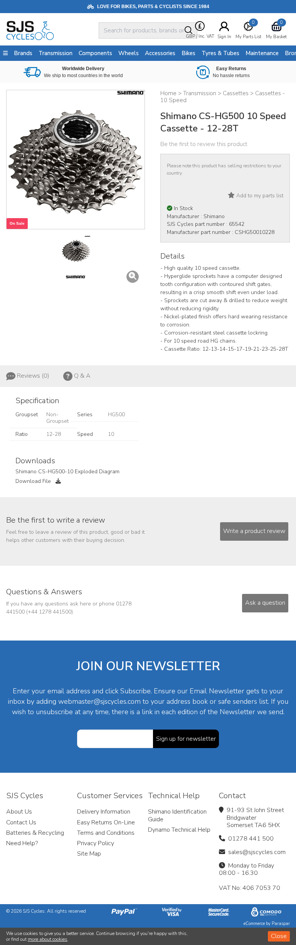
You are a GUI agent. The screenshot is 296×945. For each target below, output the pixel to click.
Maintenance (262, 53)
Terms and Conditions (106, 833)
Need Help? (22, 843)
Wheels (128, 53)
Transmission (55, 53)
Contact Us (21, 822)
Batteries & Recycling (35, 833)
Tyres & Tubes (220, 53)
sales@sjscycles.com (257, 852)
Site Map (89, 853)
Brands (23, 53)
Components (95, 53)
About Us (19, 811)
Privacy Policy (95, 843)
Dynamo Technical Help (179, 830)
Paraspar (281, 924)
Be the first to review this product (203, 144)
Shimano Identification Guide (177, 815)
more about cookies (47, 939)
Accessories (160, 53)
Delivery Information (103, 811)
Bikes (188, 53)
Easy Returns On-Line (106, 822)
